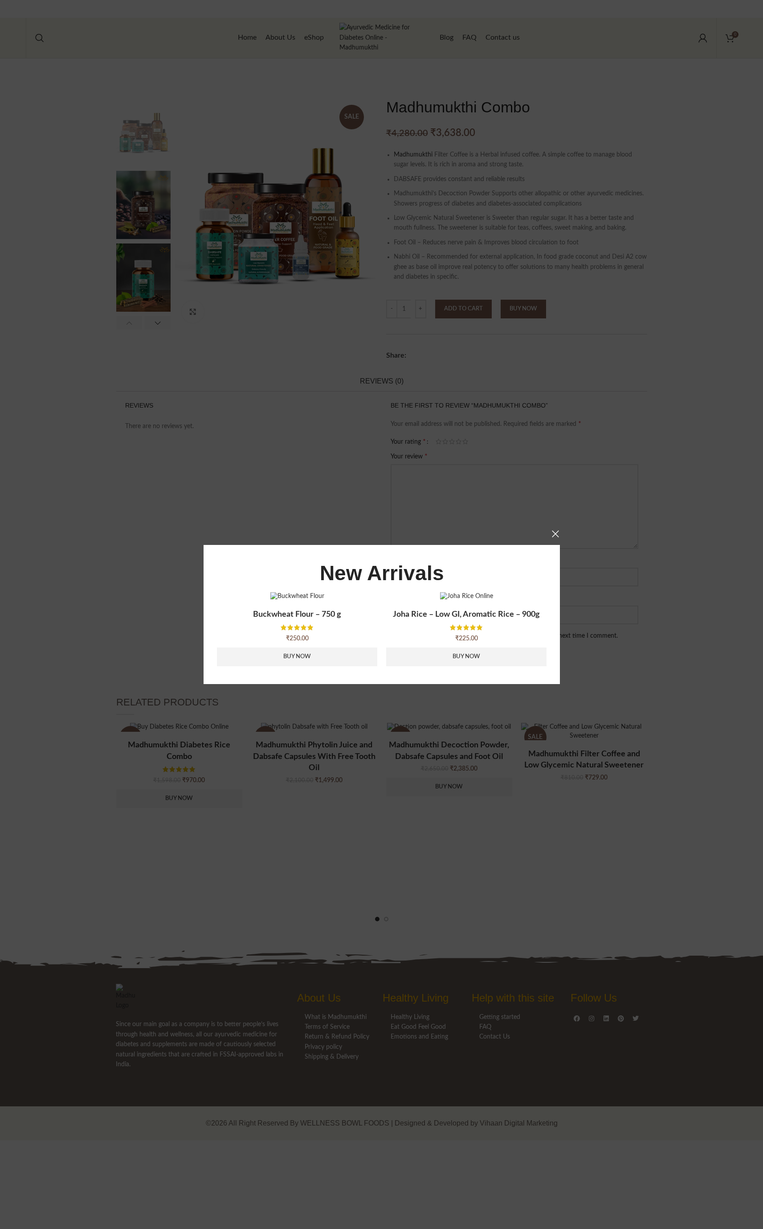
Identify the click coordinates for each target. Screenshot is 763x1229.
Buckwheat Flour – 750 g (297, 614)
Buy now (297, 657)
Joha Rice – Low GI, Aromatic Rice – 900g (466, 614)
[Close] (555, 534)
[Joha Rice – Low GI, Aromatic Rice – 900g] (466, 596)
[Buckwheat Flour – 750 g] (297, 596)
